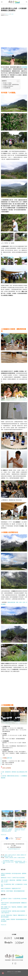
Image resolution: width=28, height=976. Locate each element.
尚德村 (15, 857)
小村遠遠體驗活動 (6, 87)
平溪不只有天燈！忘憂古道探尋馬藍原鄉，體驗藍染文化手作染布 (14, 903)
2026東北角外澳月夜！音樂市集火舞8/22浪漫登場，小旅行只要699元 (13, 912)
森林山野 (14, 854)
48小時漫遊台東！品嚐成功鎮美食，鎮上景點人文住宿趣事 (8, 862)
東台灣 (8, 856)
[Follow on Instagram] (15, 964)
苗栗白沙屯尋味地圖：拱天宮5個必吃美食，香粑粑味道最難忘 (13, 874)
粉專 (8, 758)
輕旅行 (6, 854)
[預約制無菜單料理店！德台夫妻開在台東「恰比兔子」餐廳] (20, 824)
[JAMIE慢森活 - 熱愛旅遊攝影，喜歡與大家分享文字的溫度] (14, 2)
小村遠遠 (19, 857)
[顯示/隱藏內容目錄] (17, 81)
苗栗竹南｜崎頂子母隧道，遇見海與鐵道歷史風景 (13, 891)
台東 (11, 856)
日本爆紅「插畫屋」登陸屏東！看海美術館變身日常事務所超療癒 (14, 920)
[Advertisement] (14, 33)
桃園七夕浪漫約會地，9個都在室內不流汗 (11, 888)
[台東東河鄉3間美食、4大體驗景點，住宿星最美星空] (7, 813)
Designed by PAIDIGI (14, 973)
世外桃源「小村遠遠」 (7, 83)
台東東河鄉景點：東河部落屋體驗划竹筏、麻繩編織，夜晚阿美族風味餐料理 (7, 830)
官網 (11, 758)
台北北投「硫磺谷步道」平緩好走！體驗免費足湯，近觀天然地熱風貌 (14, 916)
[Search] (26, 2)
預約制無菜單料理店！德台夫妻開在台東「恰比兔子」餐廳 (20, 830)
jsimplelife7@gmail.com (14, 848)
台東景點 (6, 857)
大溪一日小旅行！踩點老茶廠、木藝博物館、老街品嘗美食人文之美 (14, 881)
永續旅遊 (22, 854)
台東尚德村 (11, 857)
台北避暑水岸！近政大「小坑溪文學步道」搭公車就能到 (14, 899)
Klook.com (3, 834)
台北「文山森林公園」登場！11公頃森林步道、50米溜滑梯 (14, 885)
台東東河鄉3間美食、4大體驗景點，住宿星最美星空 (19, 862)
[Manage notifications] (3, 973)
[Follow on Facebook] (13, 964)
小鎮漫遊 (18, 854)
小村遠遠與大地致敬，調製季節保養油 (11, 84)
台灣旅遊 (5, 856)
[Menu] (2, 2)
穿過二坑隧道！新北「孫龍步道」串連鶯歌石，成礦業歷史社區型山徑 (14, 907)
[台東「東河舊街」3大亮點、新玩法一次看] (20, 813)
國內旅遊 (23, 857)
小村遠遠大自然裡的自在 (8, 86)
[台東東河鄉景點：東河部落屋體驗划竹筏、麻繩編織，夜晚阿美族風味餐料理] (7, 824)
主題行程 (10, 854)
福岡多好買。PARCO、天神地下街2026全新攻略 (12, 877)
